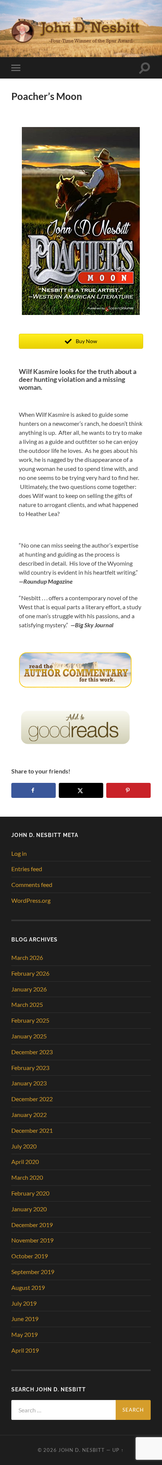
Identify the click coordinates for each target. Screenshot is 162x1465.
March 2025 (27, 1004)
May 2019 (24, 1334)
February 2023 (30, 1067)
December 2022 (32, 1098)
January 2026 (29, 989)
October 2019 (29, 1255)
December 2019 (32, 1224)
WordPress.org (30, 900)
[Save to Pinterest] (128, 790)
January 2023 (29, 1083)
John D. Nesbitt (81, 1450)
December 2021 (32, 1130)
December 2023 (32, 1051)
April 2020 (25, 1161)
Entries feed (26, 868)
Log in (19, 853)
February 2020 (30, 1193)
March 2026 (27, 957)
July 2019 (24, 1303)
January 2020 (29, 1208)
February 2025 (30, 1020)
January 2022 (29, 1114)
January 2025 (29, 1036)
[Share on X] (81, 790)
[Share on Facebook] (33, 790)
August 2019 (28, 1287)
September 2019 (32, 1271)
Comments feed (31, 884)
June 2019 (24, 1318)
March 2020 (27, 1177)
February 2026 (30, 973)
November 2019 (32, 1240)
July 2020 (24, 1146)
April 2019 (25, 1350)
